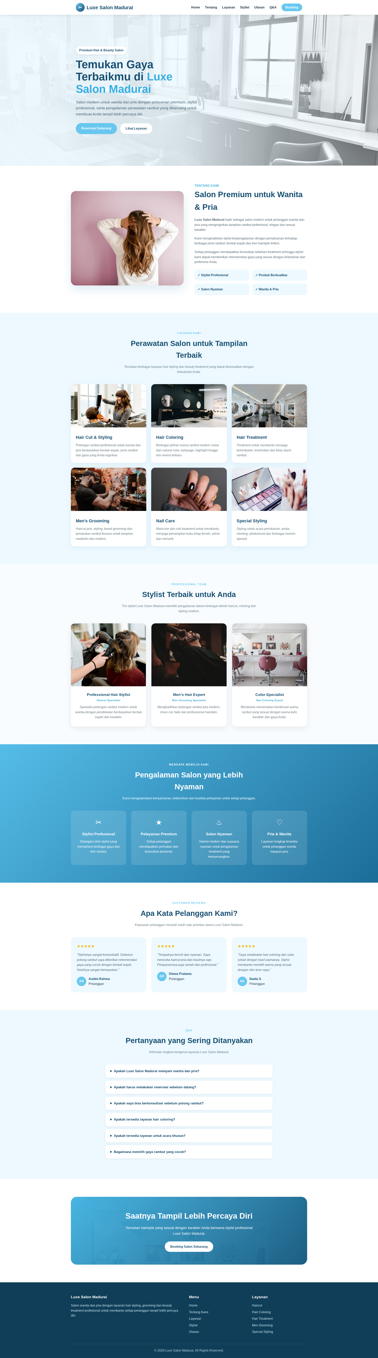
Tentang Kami (198, 1312)
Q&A (273, 7)
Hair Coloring (261, 1312)
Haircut (257, 1305)
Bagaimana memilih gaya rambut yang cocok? (150, 1152)
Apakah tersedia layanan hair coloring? (144, 1119)
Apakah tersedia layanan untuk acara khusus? (149, 1136)
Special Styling (262, 1331)
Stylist (244, 7)
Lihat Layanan (136, 128)
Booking (291, 7)
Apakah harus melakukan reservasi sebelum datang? (155, 1087)
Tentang (211, 7)
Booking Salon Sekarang (189, 1246)
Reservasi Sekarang (96, 128)
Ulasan (259, 7)
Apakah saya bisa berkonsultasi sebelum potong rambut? (159, 1103)
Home (195, 7)
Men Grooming (262, 1325)
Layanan (228, 7)
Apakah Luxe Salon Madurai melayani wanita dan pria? (156, 1071)
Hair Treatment (262, 1318)
